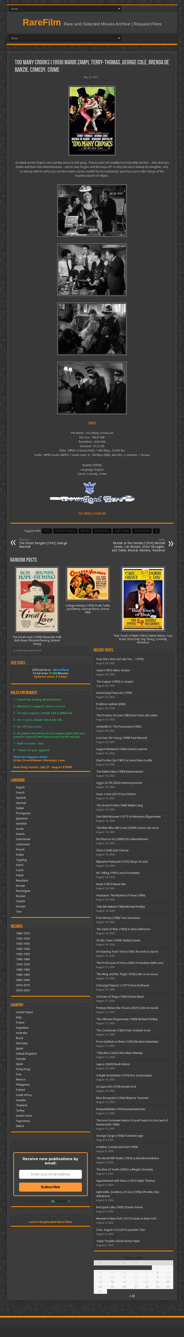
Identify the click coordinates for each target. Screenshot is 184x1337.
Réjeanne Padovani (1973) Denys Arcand (122, 861)
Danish (20, 834)
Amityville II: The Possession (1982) (118, 726)
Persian (20, 906)
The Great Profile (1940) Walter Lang (119, 805)
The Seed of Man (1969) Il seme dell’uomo (123, 929)
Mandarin (22, 880)
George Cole (102, 531)
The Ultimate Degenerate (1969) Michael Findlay (127, 1019)
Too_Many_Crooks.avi (92, 513)
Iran (18, 1074)
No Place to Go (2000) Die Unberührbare (122, 839)
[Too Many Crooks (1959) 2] (92, 388)
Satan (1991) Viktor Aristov (113, 670)
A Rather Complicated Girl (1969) (117, 1147)
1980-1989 (23, 969)
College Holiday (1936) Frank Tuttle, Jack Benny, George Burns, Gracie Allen (87, 609)
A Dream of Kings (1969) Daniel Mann (120, 996)
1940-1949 (23, 949)
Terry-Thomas (142, 531)
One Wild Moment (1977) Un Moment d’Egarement (128, 816)
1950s (47, 531)
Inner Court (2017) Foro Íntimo (116, 794)
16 (167, 1277)
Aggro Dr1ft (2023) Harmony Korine (119, 783)
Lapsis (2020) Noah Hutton (113, 1064)
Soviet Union (24, 1115)
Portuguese (23, 813)
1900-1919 (23, 933)
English (20, 787)
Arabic (20, 854)
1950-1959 (23, 954)
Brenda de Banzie (65, 531)
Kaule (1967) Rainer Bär (111, 884)
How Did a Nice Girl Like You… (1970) (120, 659)
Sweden (21, 1100)
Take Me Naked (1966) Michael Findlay (120, 906)
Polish (20, 875)
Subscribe (50, 1187)
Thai (19, 911)
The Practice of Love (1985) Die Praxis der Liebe (126, 715)
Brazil (19, 1038)
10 (100, 1277)
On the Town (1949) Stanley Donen (118, 940)
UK (156, 531)
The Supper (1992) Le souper (115, 681)
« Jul (132, 1295)
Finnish (20, 849)
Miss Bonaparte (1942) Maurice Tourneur (122, 1098)
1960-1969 (23, 959)
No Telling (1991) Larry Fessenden (118, 873)
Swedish (21, 823)
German (21, 803)
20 (136, 1282)
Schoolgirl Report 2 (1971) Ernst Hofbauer (123, 985)
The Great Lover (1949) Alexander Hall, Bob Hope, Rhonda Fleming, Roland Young (37, 640)
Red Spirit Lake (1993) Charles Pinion (119, 1207)
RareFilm (42, 22)
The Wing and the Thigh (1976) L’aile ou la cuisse (127, 974)
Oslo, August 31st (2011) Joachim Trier (120, 1229)
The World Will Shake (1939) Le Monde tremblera (127, 1158)
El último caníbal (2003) (111, 704)
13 (136, 1277)
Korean (20, 885)
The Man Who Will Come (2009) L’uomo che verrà (127, 828)
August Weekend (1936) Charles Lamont (121, 749)
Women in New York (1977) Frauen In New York (126, 1218)
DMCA (20, 1126)
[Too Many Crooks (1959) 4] (92, 270)
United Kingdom (26, 1053)
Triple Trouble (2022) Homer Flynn (118, 1241)
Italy (19, 1017)
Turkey (20, 1110)
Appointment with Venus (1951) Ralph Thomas (125, 1180)
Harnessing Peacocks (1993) (114, 692)
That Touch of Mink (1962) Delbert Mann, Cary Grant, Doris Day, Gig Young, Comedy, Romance (143, 639)
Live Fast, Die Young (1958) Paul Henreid (121, 738)
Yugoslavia (23, 1121)
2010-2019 (23, 985)
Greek (20, 828)
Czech (20, 870)
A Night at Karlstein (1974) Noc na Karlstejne (124, 1075)
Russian (21, 896)
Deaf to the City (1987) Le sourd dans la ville (124, 760)
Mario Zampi (122, 531)
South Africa (24, 1095)
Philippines (23, 1084)
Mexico (20, 1079)
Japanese (22, 818)
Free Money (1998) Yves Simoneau (118, 918)
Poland (20, 1089)
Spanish (21, 797)
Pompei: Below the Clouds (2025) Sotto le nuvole (127, 1008)
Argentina (22, 1027)
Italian (20, 808)
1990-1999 (23, 974)
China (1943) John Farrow (112, 850)
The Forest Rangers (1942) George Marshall (43, 543)
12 (124, 1277)
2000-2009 (23, 980)
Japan (19, 1048)
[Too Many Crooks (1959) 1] (92, 210)
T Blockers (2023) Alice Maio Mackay (119, 1053)
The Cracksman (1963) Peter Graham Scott (123, 1030)
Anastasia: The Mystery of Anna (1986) (120, 895)
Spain (19, 1064)
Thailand (21, 1105)
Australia (21, 1033)
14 (146, 1277)
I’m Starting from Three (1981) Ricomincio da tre (127, 951)
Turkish (20, 901)
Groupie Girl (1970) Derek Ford (116, 1086)
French (20, 792)
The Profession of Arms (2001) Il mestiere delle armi (129, 963)
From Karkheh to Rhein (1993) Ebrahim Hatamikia (127, 1041)
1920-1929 (23, 938)
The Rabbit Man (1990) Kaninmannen (119, 771)
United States (24, 1012)
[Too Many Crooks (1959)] (92, 121)
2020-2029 (23, 990)
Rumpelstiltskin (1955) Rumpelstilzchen (120, 1109)
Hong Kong (23, 1069)
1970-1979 (23, 964)
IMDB (92, 422)
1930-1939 (23, 943)
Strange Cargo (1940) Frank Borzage (119, 1135)
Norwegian (23, 891)
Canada (21, 1058)
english (85, 531)
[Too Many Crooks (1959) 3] (92, 329)
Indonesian (23, 839)
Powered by (40, 1201)
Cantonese (23, 844)
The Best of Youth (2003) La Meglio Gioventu (124, 1169)
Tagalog (21, 859)
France (20, 1022)
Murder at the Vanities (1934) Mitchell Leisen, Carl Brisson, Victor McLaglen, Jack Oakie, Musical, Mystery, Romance (138, 545)
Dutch (19, 865)
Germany (22, 1043)
